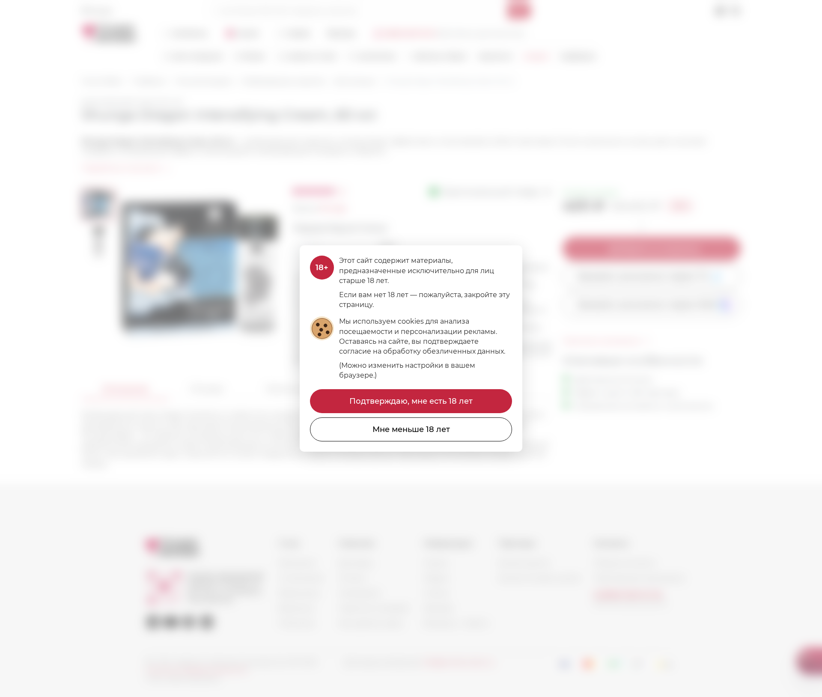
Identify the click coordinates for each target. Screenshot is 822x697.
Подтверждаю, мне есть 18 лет (411, 401)
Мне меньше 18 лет (411, 429)
